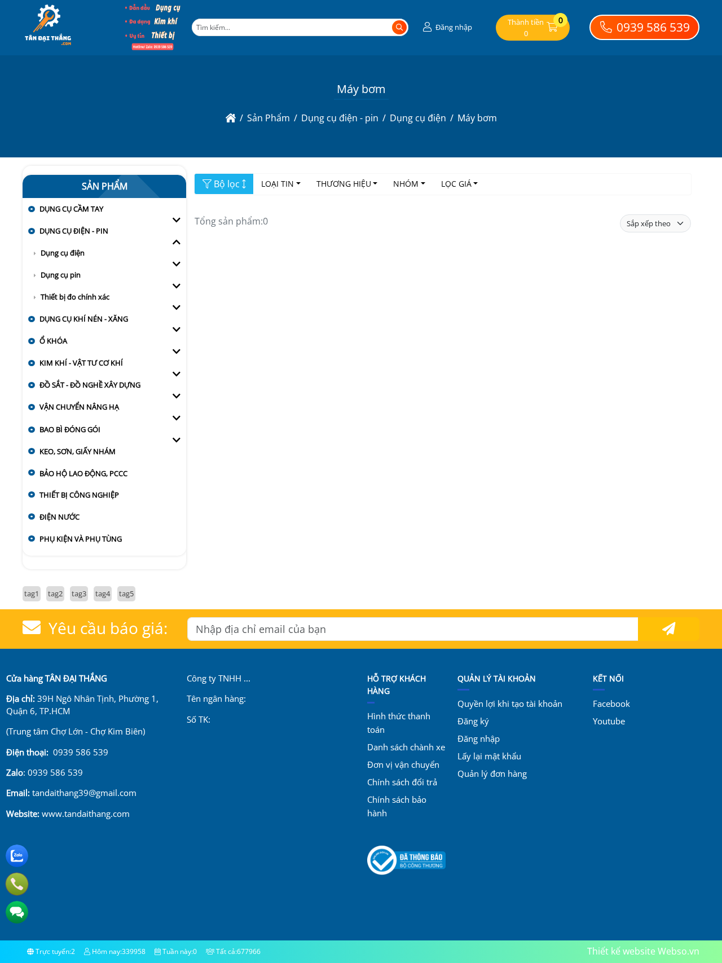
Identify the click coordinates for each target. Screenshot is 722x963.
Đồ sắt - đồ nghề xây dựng (89, 385)
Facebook (611, 703)
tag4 (102, 593)
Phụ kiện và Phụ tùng (80, 539)
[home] (231, 118)
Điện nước (59, 517)
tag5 (126, 593)
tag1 (31, 593)
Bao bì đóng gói (69, 429)
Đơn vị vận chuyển (403, 764)
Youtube (609, 721)
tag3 (79, 593)
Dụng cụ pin (61, 275)
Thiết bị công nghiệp (79, 495)
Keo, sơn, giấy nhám (77, 451)
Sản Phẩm (104, 186)
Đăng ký (473, 721)
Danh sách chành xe (406, 747)
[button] (446, 27)
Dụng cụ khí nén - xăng (83, 319)
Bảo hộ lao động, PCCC (83, 473)
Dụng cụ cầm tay (71, 209)
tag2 (55, 593)
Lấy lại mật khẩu (489, 756)
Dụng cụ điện (63, 253)
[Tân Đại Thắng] (48, 47)
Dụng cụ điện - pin (73, 231)
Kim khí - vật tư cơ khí (81, 363)
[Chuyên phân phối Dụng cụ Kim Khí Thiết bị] (152, 47)
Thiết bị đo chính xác (75, 297)
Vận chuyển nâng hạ (79, 407)
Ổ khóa (53, 341)
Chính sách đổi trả (402, 782)
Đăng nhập (478, 738)
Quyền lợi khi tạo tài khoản (509, 703)
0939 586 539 (652, 27)
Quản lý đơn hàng (492, 773)
